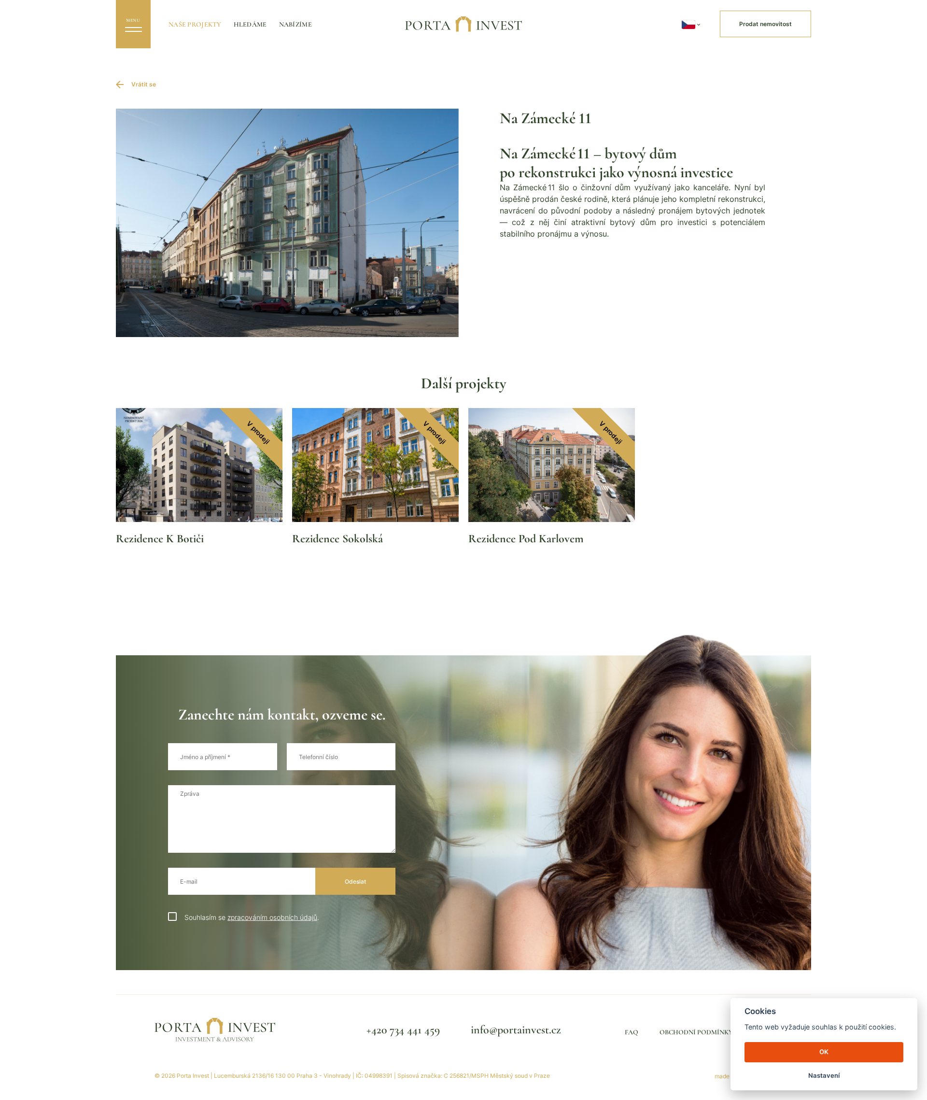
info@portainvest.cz (516, 1030)
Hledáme (250, 24)
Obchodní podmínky (696, 1032)
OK (824, 1052)
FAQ (631, 1032)
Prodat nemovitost (765, 24)
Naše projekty (195, 24)
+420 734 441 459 (403, 1030)
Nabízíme (295, 24)
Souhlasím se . (251, 917)
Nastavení (824, 1075)
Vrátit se (143, 84)
